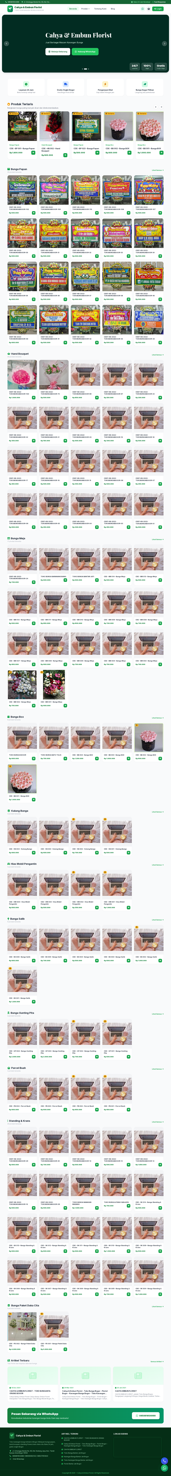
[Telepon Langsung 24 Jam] (164, 1460)
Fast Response (160, 2)
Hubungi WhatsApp (86, 52)
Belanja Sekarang (59, 52)
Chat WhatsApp (18, 1459)
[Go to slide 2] (86, 68)
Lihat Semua (157, 170)
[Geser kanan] (161, 107)
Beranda (73, 9)
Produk (84, 9)
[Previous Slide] (6, 43)
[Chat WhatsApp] (142, 8)
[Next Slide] (164, 43)
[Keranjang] (148, 8)
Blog (113, 9)
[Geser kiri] (156, 107)
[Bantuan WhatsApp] (164, 1468)
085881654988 (147, 1415)
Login (159, 9)
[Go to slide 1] (83, 68)
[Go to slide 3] (88, 68)
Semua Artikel (156, 1362)
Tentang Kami (100, 9)
